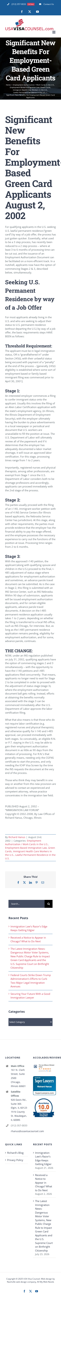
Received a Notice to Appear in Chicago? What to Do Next (43, 1182)
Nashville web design (17, 1281)
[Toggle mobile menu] (54, 32)
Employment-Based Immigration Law (26, 847)
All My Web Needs (45, 1281)
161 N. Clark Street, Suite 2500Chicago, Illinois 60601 (18, 1078)
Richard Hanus (16, 837)
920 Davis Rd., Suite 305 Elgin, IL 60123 (19, 1103)
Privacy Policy (15, 1160)
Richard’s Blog (15, 1152)
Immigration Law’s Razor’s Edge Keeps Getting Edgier (43, 1158)
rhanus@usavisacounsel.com (19, 1131)
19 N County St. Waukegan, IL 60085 (19, 1115)
